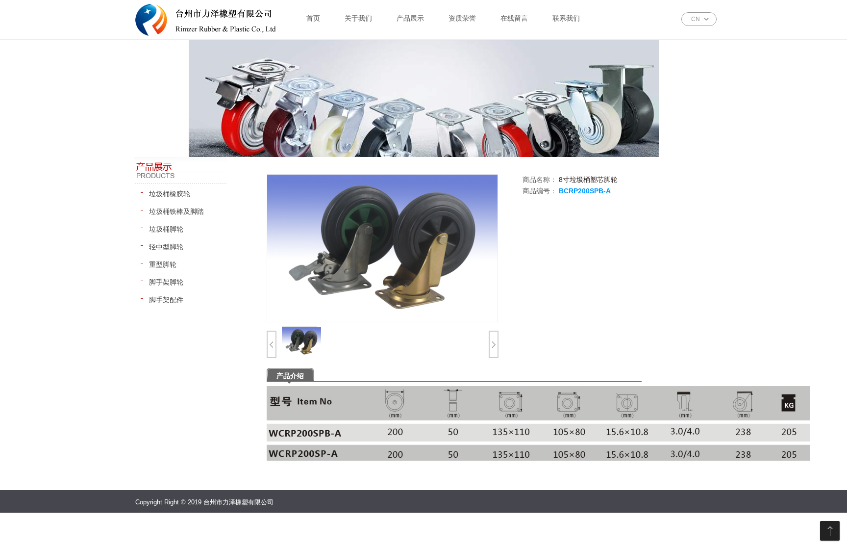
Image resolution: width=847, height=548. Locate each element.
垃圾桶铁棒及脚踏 (176, 211)
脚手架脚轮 (166, 282)
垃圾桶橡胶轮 (169, 194)
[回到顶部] (830, 531)
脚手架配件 (166, 300)
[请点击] (273, 347)
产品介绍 (290, 376)
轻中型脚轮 (166, 247)
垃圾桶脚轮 (166, 229)
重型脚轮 (162, 264)
